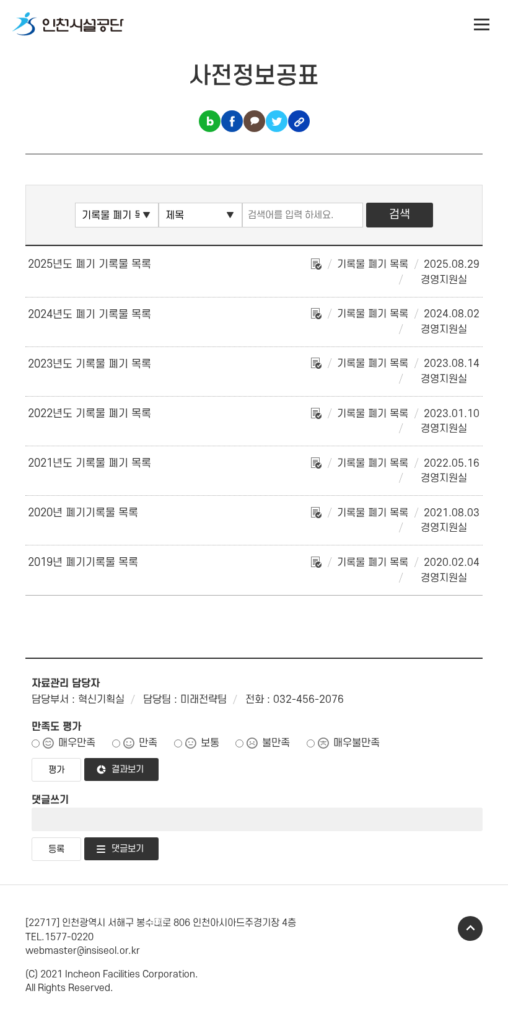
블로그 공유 (210, 121)
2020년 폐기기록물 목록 (83, 513)
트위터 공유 (276, 121)
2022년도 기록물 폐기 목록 (89, 414)
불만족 (276, 743)
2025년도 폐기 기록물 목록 (89, 264)
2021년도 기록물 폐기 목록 (89, 463)
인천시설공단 (68, 24)
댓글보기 (128, 849)
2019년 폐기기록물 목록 (83, 562)
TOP (470, 928)
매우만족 (76, 743)
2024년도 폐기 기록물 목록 (89, 314)
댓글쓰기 (50, 800)
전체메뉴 (481, 24)
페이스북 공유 (232, 121)
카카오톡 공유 (254, 121)
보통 (210, 743)
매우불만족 (356, 743)
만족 (148, 743)
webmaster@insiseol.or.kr (82, 950)
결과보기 (128, 769)
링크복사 (299, 121)
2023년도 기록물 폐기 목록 (89, 364)
